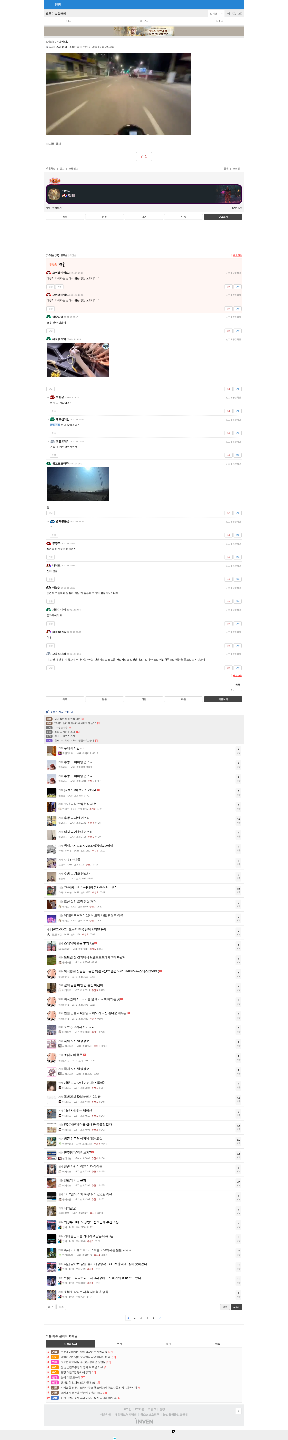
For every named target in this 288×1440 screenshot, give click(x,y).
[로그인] (232, 4)
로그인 (127, 1409)
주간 (119, 1343)
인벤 (57, 4)
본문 (104, 216)
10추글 (219, 20)
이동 (59, 286)
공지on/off (229, 15)
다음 (183, 216)
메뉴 (48, 207)
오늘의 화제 (70, 1343)
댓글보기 (223, 699)
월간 (168, 1343)
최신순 (72, 255)
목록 (64, 216)
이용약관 (105, 1414)
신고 (62, 168)
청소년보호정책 (149, 1414)
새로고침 (237, 255)
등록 (237, 684)
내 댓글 (144, 20)
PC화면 (139, 1409)
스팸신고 (73, 168)
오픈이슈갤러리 (56, 13)
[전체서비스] (239, 4)
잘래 (51, 47)
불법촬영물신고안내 (175, 1414)
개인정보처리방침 (126, 1414)
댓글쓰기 (223, 216)
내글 (69, 20)
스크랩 (236, 168)
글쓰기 (240, 14)
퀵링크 (152, 1409)
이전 (144, 216)
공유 (226, 168)
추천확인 (50, 168)
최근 (50, 1306)
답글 (51, 286)
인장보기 (57, 207)
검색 (234, 15)
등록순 (64, 255)
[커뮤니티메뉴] (47, 4)
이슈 (217, 1343)
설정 (162, 1409)
